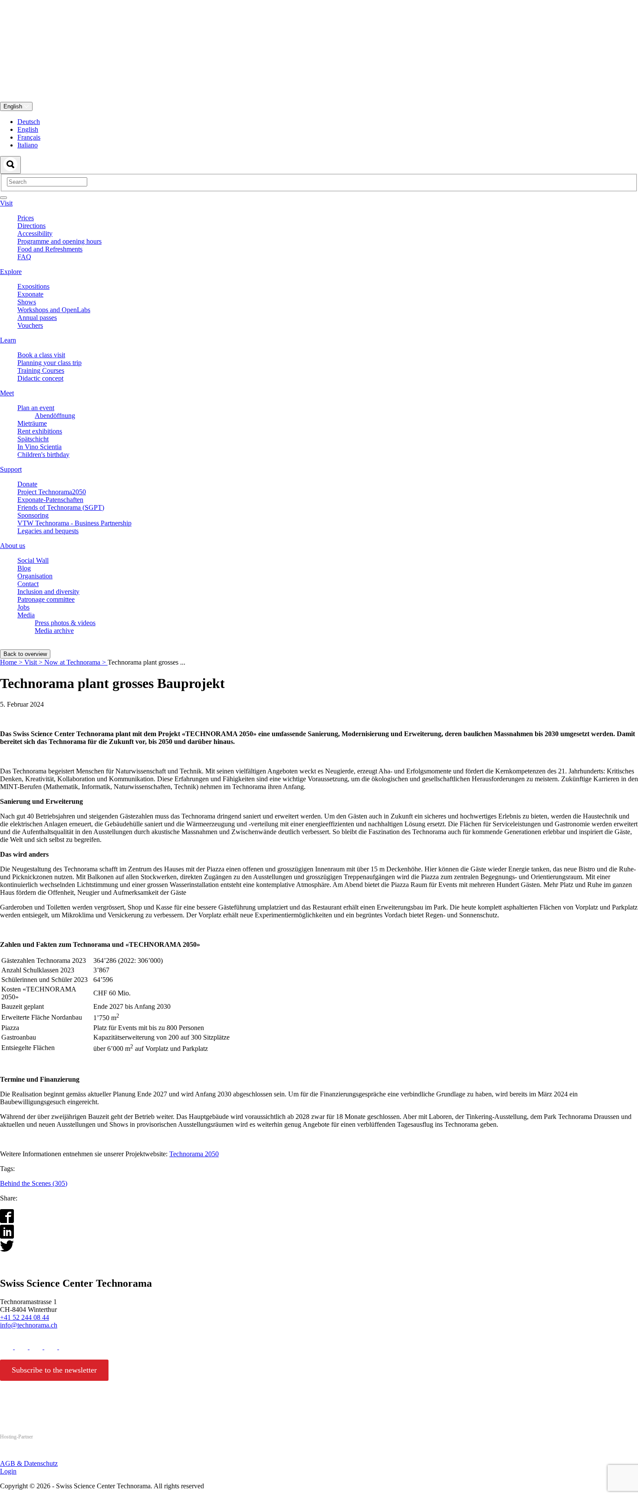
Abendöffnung (55, 415)
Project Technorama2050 (51, 492)
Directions (31, 225)
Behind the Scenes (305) (33, 1183)
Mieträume (32, 423)
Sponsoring (33, 515)
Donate (27, 484)
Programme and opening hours (59, 241)
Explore (11, 271)
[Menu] (3, 197)
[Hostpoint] (34, 1453)
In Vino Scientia (39, 446)
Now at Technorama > (76, 662)
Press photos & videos (65, 622)
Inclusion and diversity (48, 591)
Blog (24, 568)
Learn (8, 340)
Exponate (30, 294)
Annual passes (37, 317)
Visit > (34, 662)
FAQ (24, 257)
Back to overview (25, 654)
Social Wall (33, 560)
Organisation (35, 576)
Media (26, 615)
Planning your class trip (49, 362)
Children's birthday (43, 454)
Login (8, 1471)
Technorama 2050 (194, 1154)
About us (12, 545)
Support (11, 469)
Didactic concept (40, 378)
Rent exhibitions (39, 431)
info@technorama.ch (28, 1325)
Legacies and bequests (48, 531)
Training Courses (40, 370)
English (13, 106)
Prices (25, 218)
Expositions (33, 286)
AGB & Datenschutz (29, 1463)
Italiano (27, 145)
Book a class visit (41, 355)
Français (28, 137)
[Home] (319, 97)
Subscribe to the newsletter (54, 1370)
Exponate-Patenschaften (50, 499)
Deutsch (28, 121)
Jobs (23, 607)
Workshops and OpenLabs (53, 309)
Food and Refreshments (49, 249)
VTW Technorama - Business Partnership (74, 523)
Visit (6, 203)
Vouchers (30, 325)
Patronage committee (46, 599)
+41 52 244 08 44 (24, 1317)
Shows (26, 302)
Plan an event (35, 407)
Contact (28, 583)
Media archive (54, 630)
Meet (7, 393)
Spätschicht (33, 439)
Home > (12, 662)
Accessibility (35, 233)
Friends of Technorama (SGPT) (60, 507)
